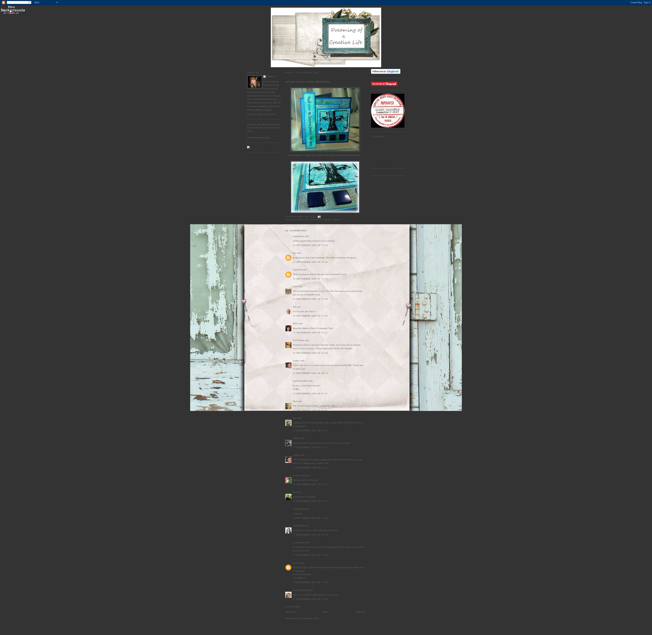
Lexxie (296, 562)
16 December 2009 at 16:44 (310, 501)
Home (325, 611)
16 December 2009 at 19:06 (310, 517)
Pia (294, 492)
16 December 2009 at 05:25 (310, 484)
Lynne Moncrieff (300, 590)
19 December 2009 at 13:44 (310, 582)
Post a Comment (292, 606)
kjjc (294, 252)
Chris (295, 286)
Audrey (326, 81)
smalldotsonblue (300, 380)
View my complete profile (262, 114)
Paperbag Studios (321, 220)
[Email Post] (319, 217)
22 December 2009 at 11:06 (310, 599)
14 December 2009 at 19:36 (310, 261)
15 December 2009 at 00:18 (310, 373)
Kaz (294, 417)
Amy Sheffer (298, 525)
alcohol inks (301, 220)
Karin (295, 323)
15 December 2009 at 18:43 (310, 467)
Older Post (360, 611)
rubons (336, 220)
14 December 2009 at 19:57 (310, 278)
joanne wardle (299, 475)
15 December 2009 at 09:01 (310, 410)
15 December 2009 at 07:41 (310, 393)
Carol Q (271, 76)
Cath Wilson (298, 340)
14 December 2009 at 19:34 (310, 245)
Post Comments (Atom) (308, 618)
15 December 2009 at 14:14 (310, 447)
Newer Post (290, 611)
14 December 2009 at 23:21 (310, 332)
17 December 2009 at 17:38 (310, 554)
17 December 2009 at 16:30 (310, 534)
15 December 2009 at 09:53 (310, 430)
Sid (294, 306)
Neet (295, 401)
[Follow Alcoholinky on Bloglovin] (385, 73)
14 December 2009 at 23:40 (310, 352)
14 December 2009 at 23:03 (310, 315)
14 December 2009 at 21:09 (310, 298)
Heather (296, 438)
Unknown (297, 269)
